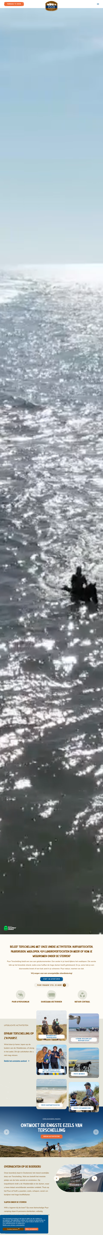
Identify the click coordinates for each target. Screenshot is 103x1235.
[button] (98, 4)
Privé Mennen (79, 1074)
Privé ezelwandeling (82, 1108)
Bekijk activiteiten (52, 1136)
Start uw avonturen (51, 979)
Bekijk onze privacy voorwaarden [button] (14, 1225)
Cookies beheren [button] (13, 1229)
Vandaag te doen (14, 4)
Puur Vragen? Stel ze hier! (49, 985)
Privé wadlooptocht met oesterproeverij (51, 1070)
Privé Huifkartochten (50, 1105)
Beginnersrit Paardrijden (51, 1036)
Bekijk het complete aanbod (15, 1061)
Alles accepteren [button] (31, 1229)
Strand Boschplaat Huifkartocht (84, 1039)
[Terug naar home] (51, 6)
